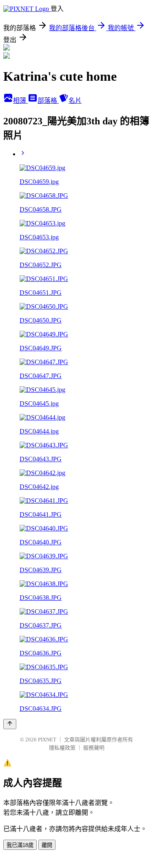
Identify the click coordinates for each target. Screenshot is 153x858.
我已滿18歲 (20, 845)
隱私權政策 (62, 748)
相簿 (20, 100)
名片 (75, 100)
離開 (47, 845)
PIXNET (47, 739)
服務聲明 (93, 748)
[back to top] (9, 724)
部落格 (48, 100)
